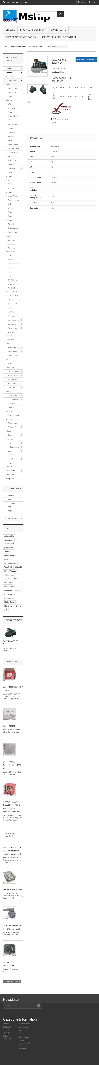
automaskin (9, 536)
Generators (11, 324)
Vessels (10, 29)
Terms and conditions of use (24, 1043)
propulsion (8, 548)
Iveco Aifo (11, 108)
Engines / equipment (33, 29)
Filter (9, 443)
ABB (9, 507)
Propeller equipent (10, 465)
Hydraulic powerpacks (10, 409)
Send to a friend (61, 119)
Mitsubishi (11, 208)
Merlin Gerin (9, 602)
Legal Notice (24, 1037)
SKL (9, 300)
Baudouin (11, 260)
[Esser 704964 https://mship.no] (9, 713)
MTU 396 (7, 583)
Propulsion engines (36, 47)
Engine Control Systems (12, 417)
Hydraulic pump (13, 348)
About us (22, 1034)
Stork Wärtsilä (12, 228)
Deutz (9, 112)
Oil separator (12, 423)
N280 (15, 579)
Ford (9, 276)
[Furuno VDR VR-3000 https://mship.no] (9, 877)
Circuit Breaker (10, 563)
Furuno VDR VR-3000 (12, 890)
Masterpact (8, 606)
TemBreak (8, 567)
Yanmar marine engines (12, 234)
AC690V (7, 579)
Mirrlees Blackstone (10, 190)
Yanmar (13, 571)
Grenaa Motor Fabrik (12, 154)
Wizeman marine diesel (10, 250)
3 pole (18, 606)
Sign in (92, 2)
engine (17, 590)
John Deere (11, 316)
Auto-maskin (9, 598)
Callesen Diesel (13, 148)
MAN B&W (11, 160)
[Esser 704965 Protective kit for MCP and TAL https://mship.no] (9, 749)
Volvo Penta (12, 124)
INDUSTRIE (12, 280)
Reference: (55, 68)
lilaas (9, 499)
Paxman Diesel (13, 200)
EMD (9, 256)
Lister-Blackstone (10, 174)
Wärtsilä (10, 224)
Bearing (7, 559)
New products (13, 661)
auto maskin (9, 575)
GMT (9, 184)
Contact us (82, 2)
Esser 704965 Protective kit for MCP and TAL (12, 765)
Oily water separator (10, 389)
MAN (9, 204)
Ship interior (12, 383)
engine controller (11, 544)
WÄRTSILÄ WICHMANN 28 (11, 290)
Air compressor (13, 328)
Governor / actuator (11, 429)
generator (8, 590)
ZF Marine (11, 503)
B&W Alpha (11, 92)
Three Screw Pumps (11, 358)
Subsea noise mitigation (11, 477)
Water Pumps (12, 352)
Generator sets (13, 375)
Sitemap (22, 1049)
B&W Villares (12, 379)
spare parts (8, 540)
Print (57, 123)
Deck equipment (9, 437)
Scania (10, 212)
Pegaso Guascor (9, 98)
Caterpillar (11, 168)
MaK (9, 180)
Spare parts (58, 29)
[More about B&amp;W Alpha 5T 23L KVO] (9, 632)
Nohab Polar (12, 196)
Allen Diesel (12, 88)
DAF (9, 120)
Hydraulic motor (13, 447)
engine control (10, 555)
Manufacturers (13, 488)
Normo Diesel (12, 264)
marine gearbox (13, 320)
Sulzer (10, 268)
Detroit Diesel (12, 116)
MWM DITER (12, 296)
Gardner (10, 128)
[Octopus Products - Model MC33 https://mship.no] (9, 949)
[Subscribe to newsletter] (38, 1005)
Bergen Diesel (12, 144)
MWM (9, 140)
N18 (5, 571)
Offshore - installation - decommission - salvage (11, 338)
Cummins (11, 132)
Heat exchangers (10, 365)
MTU (9, 104)
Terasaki (7, 552)
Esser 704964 (9, 726)
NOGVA (10, 312)
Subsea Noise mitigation (21, 37)
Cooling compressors (10, 453)
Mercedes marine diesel (10, 242)
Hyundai (10, 164)
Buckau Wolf (12, 304)
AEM (9, 511)
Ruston (10, 272)
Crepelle (10, 284)
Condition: (55, 72)
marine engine (10, 587)
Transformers (12, 395)
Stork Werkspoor (10, 218)
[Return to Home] (5, 46)
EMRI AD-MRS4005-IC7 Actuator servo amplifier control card (12, 850)
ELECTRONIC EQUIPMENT (12, 401)
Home (21, 1030)
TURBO (10, 459)
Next (28, 102)
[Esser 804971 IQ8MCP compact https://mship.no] (9, 674)
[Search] (60, 14)
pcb (5, 610)
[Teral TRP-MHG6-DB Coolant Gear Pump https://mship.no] (9, 912)
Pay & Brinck (9, 594)
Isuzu (9, 308)
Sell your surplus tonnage (59, 37)
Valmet (10, 136)
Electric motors (13, 371)
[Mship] (17, 16)
